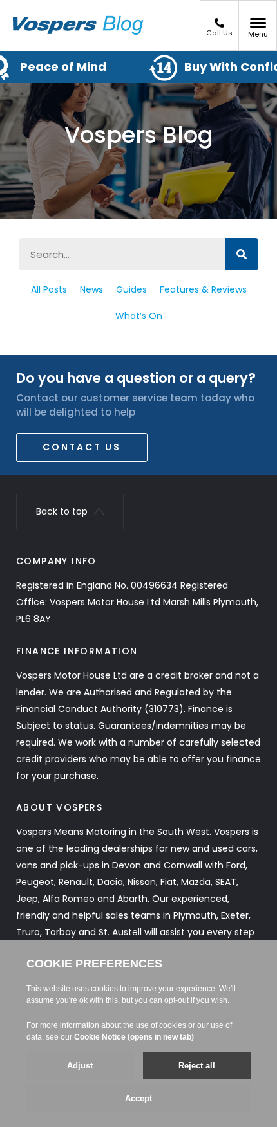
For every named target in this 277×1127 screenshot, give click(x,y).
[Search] (241, 254)
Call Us (219, 33)
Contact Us (82, 447)
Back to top (62, 511)
